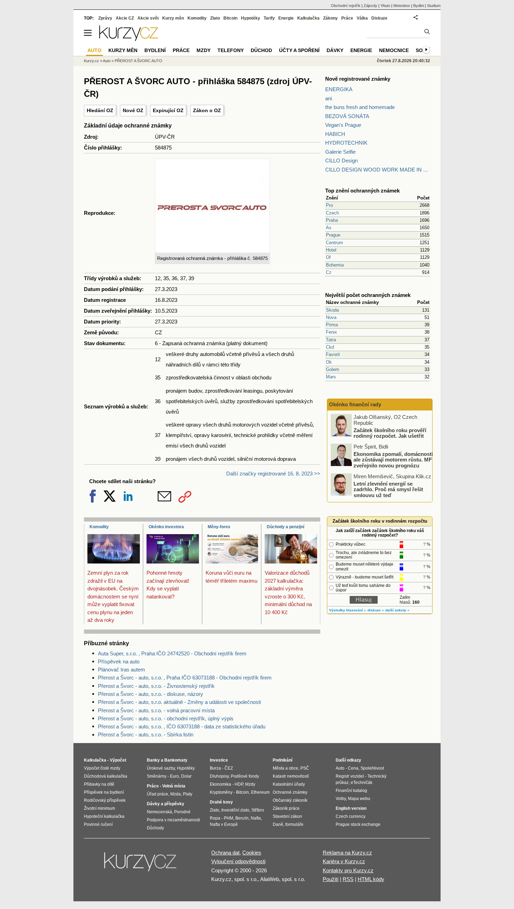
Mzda (175, 794)
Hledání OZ (100, 110)
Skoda (332, 310)
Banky (153, 760)
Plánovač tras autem (121, 669)
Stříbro (257, 810)
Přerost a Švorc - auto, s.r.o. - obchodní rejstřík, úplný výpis (166, 718)
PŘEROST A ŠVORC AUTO (138, 61)
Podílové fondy (245, 776)
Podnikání (282, 760)
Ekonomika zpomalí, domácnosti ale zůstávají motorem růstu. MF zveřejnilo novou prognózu (393, 459)
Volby (341, 798)
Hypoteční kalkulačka (104, 816)
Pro (329, 205)
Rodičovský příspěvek (105, 800)
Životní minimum (99, 808)
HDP (239, 784)
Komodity (99, 526)
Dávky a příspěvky (165, 803)
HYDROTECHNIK (346, 143)
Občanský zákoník (290, 800)
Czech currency (350, 816)
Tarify (269, 18)
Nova (331, 317)
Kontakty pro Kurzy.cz (348, 870)
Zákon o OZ (207, 110)
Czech (332, 213)
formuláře (294, 824)
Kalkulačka (308, 18)
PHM (228, 818)
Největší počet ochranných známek (368, 295)
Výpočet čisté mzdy (102, 768)
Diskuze (379, 18)
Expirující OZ (168, 110)
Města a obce (285, 768)
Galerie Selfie (340, 152)
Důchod (261, 50)
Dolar (186, 776)
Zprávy (105, 18)
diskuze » (375, 610)
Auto (106, 61)
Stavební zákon (287, 816)
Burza (215, 768)
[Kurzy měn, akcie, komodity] (141, 864)
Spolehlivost (372, 768)
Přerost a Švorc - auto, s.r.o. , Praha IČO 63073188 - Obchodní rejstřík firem (185, 678)
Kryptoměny (221, 792)
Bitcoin (230, 18)
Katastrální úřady (289, 784)
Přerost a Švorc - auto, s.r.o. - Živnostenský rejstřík (156, 686)
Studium (434, 5)
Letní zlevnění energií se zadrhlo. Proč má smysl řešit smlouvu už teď (388, 489)
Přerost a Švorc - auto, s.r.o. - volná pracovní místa (156, 710)
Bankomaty (175, 760)
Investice (219, 760)
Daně (278, 824)
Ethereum (260, 792)
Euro (174, 776)
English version (351, 808)
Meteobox (401, 5)
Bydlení (155, 50)
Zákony (330, 18)
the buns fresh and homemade (360, 107)
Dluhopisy (219, 776)
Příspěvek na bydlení (104, 792)
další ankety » (397, 610)
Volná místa (173, 786)
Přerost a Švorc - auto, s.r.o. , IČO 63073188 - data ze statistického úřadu (181, 726)
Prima (332, 324)
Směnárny (156, 776)
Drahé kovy (221, 802)
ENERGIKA (338, 89)
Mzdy (203, 50)
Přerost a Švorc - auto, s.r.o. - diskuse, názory (150, 694)
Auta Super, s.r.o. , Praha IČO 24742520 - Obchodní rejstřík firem (172, 653)
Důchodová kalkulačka (105, 776)
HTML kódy (371, 879)
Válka (362, 18)
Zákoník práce (286, 808)
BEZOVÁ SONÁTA (347, 116)
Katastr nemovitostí (291, 776)
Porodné (182, 811)
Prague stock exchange (358, 824)
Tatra (331, 339)
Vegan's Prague (343, 125)
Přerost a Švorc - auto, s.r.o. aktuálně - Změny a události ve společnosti (179, 702)
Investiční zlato (235, 810)
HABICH (335, 134)
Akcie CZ (125, 18)
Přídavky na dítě (99, 784)
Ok (329, 362)
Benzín (242, 818)
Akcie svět (148, 18)
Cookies (251, 853)
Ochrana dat (225, 853)
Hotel (331, 250)
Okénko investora (166, 526)
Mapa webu (359, 798)
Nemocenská (159, 811)
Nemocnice (394, 50)
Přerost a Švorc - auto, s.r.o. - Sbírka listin (145, 734)
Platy (187, 794)
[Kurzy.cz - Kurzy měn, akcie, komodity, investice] (128, 39)
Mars (331, 376)
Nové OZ (133, 110)
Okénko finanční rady (355, 404)
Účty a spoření (299, 50)
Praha (332, 220)
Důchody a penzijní (285, 526)
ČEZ (228, 768)
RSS (348, 879)
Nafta (256, 818)
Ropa (215, 818)
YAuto (385, 5)
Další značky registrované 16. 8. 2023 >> (273, 474)
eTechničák (361, 782)
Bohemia (335, 265)
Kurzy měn (173, 18)
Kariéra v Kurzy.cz (344, 861)
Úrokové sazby (161, 768)
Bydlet (418, 5)
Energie (286, 18)
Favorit (333, 354)
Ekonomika (220, 784)
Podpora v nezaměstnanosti (173, 819)
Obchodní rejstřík (345, 5)
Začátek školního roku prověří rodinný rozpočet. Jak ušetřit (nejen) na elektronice (390, 435)
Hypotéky (250, 18)
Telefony (230, 50)
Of (328, 257)
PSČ (304, 768)
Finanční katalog (351, 790)
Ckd (330, 347)
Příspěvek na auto (119, 661)
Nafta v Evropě (224, 824)
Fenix (331, 332)
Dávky (335, 50)
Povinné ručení (98, 824)
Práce (347, 18)
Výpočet (118, 760)
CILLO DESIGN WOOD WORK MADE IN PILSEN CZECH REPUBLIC (377, 170)
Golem (332, 369)
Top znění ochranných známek (362, 191)
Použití (330, 879)
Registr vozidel (350, 776)
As (328, 227)
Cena (353, 768)
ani (328, 98)
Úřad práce (157, 794)
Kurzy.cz (91, 61)
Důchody (155, 828)
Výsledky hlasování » (347, 610)
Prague (333, 235)
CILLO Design (341, 160)
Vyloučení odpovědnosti (238, 861)
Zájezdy (370, 5)
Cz (328, 272)
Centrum (334, 242)
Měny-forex (219, 526)
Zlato (215, 18)
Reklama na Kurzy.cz (347, 853)
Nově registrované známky (357, 79)
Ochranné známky (290, 792)
